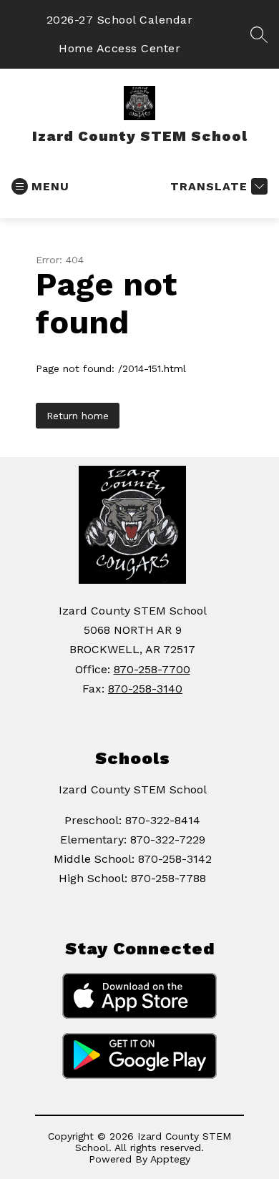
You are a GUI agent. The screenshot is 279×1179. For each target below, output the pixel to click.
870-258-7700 (152, 669)
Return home (77, 415)
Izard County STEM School (133, 789)
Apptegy (170, 1159)
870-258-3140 (145, 688)
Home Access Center (119, 48)
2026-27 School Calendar (119, 19)
